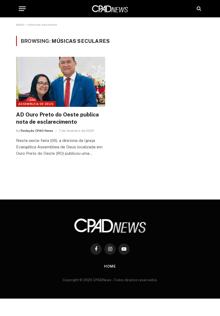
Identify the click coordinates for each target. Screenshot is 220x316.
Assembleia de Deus (35, 104)
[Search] (198, 9)
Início (20, 25)
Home (110, 266)
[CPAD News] (110, 8)
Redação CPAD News (37, 131)
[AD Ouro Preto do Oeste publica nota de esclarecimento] (60, 82)
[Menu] (22, 9)
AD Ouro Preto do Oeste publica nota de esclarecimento (57, 118)
